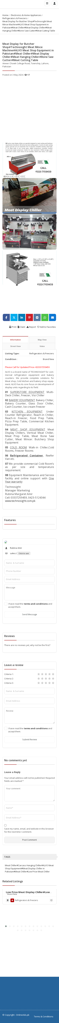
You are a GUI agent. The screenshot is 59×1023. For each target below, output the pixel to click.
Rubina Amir (16, 547)
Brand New (48, 359)
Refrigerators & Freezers (14, 18)
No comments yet (15, 760)
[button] (6, 926)
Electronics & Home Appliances (26, 15)
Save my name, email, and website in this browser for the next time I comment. (29, 830)
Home (5, 15)
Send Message (29, 614)
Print (13, 326)
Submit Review (29, 739)
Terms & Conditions (43, 1016)
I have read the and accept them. (30, 605)
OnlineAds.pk (22, 1014)
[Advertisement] (29, 107)
